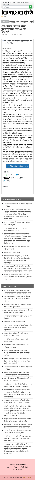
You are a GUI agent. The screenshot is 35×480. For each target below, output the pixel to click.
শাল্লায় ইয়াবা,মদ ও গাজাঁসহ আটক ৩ (14, 322)
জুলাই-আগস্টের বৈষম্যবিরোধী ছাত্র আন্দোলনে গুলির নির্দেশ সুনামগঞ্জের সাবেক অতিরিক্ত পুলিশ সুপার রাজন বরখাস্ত (18, 438)
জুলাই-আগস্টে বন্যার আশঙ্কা (12, 252)
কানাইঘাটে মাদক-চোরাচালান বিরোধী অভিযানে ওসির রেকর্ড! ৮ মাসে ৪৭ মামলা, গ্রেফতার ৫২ (17, 401)
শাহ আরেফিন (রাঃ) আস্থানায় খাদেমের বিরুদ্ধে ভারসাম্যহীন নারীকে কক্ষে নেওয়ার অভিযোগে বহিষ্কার (17, 298)
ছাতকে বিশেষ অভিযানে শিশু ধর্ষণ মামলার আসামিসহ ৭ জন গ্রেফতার (16, 334)
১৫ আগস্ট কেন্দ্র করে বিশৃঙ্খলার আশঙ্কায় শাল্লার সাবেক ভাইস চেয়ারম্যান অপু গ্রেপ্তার (17, 431)
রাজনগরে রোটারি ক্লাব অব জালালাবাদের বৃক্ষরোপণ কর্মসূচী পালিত (15, 229)
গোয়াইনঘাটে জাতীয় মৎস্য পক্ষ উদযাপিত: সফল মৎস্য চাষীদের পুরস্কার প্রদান (17, 305)
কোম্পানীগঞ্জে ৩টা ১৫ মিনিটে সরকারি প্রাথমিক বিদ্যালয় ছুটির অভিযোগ (17, 379)
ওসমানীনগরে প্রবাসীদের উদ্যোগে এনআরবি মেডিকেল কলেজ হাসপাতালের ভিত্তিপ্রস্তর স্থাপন (17, 291)
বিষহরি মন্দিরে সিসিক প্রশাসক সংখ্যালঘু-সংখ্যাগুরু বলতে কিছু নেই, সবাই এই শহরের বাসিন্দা (16, 352)
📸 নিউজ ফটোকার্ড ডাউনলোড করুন (18, 166)
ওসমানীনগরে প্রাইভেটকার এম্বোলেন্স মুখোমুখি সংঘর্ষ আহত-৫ (17, 340)
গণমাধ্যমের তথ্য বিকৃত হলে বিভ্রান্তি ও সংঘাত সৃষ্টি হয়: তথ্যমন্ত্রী (17, 247)
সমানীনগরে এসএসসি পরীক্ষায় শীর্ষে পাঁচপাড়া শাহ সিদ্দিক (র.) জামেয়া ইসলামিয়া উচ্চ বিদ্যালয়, (18, 385)
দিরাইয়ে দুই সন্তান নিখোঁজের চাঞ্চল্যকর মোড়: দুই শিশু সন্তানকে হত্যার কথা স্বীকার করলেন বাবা (18, 425)
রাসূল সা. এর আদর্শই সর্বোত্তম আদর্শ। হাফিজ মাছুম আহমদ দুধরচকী (17, 223)
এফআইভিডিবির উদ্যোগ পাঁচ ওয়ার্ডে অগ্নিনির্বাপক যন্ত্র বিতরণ (18, 205)
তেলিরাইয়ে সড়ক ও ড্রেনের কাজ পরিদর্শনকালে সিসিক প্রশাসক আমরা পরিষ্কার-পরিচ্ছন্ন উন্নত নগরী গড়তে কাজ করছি (17, 360)
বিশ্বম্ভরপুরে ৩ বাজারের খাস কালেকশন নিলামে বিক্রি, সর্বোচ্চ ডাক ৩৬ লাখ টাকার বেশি (17, 420)
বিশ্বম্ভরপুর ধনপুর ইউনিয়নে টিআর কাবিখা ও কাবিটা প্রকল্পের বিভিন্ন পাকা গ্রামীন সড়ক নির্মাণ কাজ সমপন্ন (18, 276)
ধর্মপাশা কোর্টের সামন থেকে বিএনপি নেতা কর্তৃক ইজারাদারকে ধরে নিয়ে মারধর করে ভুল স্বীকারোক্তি (18, 327)
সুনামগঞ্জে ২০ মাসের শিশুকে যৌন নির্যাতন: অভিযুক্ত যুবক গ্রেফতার (16, 346)
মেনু (4, 16)
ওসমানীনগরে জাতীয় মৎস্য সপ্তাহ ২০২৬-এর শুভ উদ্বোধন (18, 317)
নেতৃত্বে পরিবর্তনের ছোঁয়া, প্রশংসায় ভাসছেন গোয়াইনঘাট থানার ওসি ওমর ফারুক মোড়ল (16, 373)
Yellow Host (26, 477)
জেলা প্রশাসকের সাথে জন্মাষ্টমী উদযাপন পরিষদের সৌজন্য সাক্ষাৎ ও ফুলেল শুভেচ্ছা (18, 311)
